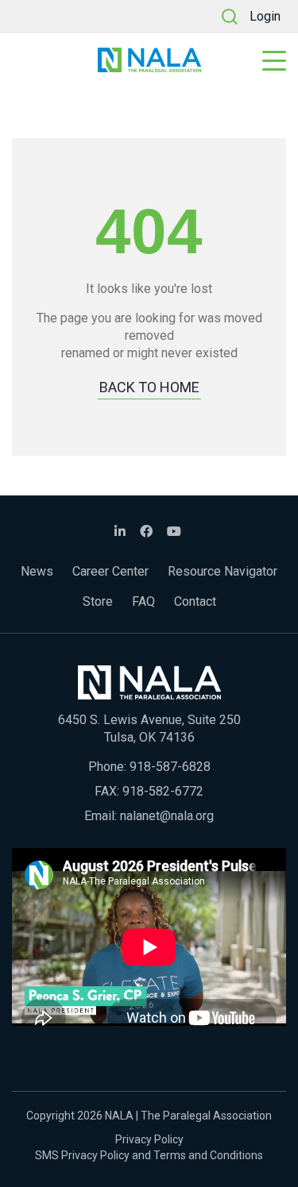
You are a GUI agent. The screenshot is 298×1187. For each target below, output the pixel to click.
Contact (195, 601)
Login (265, 16)
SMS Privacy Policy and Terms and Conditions (149, 1155)
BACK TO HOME (149, 387)
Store (98, 601)
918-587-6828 (170, 766)
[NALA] (149, 60)
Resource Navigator (222, 571)
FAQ (143, 601)
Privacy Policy (149, 1139)
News (37, 571)
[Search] (230, 17)
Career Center (110, 571)
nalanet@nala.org (167, 815)
